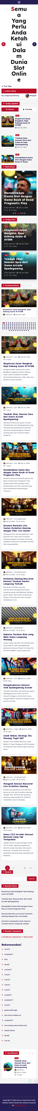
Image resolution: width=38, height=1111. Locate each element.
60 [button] (14, 327)
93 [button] (15, 330)
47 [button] (23, 325)
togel (16, 729)
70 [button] (33, 327)
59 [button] (12, 327)
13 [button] (27, 322)
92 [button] (13, 330)
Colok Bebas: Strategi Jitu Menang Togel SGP (17, 737)
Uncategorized (20, 519)
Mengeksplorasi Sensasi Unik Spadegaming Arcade (17, 686)
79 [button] (16, 328)
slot (17, 115)
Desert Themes (20, 1105)
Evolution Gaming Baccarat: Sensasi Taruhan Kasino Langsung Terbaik (18, 581)
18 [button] (2, 324)
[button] (31, 285)
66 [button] (25, 327)
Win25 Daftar (9, 1030)
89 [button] (35, 328)
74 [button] (6, 328)
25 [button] (16, 324)
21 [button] (8, 324)
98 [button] (24, 330)
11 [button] (23, 322)
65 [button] (23, 327)
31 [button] (27, 324)
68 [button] (29, 327)
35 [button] (35, 324)
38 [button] (6, 325)
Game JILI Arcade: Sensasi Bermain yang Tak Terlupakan (18, 837)
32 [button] (29, 324)
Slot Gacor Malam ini (12, 1015)
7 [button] (16, 322)
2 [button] (15, 213)
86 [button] (29, 328)
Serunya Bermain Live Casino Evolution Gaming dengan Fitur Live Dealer (17, 528)
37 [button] (4, 325)
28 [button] (21, 324)
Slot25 (6, 964)
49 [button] (27, 325)
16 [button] (33, 322)
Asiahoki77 (8, 954)
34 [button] (33, 324)
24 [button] (14, 324)
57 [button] (8, 327)
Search (8, 872)
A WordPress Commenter (11, 937)
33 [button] (31, 324)
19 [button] (4, 324)
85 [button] (27, 328)
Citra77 (7, 975)
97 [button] (22, 330)
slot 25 (7, 1041)
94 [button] (17, 330)
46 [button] (21, 325)
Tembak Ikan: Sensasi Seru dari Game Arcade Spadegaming (23, 141)
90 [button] (9, 330)
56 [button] (6, 327)
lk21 (6, 959)
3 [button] (18, 213)
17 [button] (35, 322)
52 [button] (33, 325)
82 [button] (21, 328)
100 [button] (28, 330)
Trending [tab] (28, 109)
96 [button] (20, 330)
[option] (19, 193)
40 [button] (10, 325)
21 (25, 868)
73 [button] (4, 328)
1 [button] (13, 213)
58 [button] (10, 327)
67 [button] (27, 327)
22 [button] (10, 324)
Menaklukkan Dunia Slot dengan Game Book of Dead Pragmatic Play (24, 161)
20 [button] (6, 324)
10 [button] (21, 322)
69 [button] (31, 327)
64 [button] (21, 327)
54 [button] (2, 327)
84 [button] (25, 328)
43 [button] (16, 325)
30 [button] (25, 324)
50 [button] (29, 325)
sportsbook (18, 628)
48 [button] (25, 325)
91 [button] (11, 330)
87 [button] (31, 328)
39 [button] (8, 325)
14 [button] (29, 322)
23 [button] (12, 324)
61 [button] (16, 327)
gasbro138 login (10, 1010)
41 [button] (12, 325)
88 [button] (33, 328)
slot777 (7, 949)
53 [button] (35, 325)
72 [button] (2, 328)
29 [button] (23, 324)
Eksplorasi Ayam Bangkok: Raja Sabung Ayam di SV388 (22, 122)
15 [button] (31, 322)
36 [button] (2, 325)
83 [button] (23, 328)
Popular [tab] (11, 109)
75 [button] (8, 328)
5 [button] (22, 213)
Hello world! (28, 937)
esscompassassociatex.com (15, 1025)
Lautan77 (8, 970)
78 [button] (14, 328)
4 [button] (20, 213)
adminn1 (11, 208)
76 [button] (10, 328)
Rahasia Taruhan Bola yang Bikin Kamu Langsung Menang (18, 637)
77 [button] (12, 328)
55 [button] (4, 327)
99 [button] (26, 330)
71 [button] (35, 327)
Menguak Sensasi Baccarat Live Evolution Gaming (18, 785)
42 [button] (14, 325)
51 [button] (31, 325)
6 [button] (24, 213)
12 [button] (25, 322)
